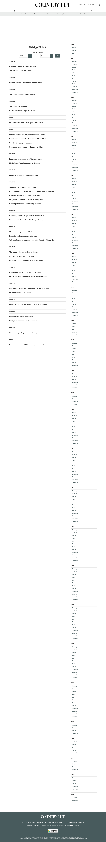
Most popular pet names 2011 (20, 231)
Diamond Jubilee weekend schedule (22, 66)
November (75, 89)
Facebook (29, 825)
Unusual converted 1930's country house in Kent (27, 344)
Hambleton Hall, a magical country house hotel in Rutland (31, 191)
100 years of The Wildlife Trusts (21, 256)
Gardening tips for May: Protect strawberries (26, 215)
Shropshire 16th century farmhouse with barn (27, 134)
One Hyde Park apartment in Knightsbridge (26, 219)
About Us (24, 822)
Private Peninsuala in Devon (20, 292)
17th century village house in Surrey (23, 332)
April (73, 70)
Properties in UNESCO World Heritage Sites (26, 199)
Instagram (81, 822)
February (74, 64)
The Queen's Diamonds (18, 106)
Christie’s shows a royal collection (22, 110)
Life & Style (55, 11)
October (74, 86)
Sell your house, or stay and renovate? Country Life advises (32, 240)
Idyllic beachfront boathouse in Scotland (24, 163)
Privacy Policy (63, 822)
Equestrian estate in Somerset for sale (23, 175)
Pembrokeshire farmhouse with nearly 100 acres (27, 260)
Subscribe (91, 4)
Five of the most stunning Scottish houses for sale (28, 276)
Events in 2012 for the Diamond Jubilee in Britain (28, 304)
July (73, 78)
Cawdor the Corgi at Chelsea (20, 142)
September (75, 84)
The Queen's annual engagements (22, 94)
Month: (37, 56)
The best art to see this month (20, 70)
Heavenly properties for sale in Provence (24, 195)
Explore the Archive (46, 14)
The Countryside (79, 11)
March (74, 50)
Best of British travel (79, 14)
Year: (16, 56)
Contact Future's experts (35, 822)
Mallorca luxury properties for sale (22, 187)
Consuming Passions (62, 14)
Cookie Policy (73, 822)
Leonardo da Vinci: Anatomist (21, 316)
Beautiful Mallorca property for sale (23, 236)
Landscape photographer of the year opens (25, 159)
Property (19, 11)
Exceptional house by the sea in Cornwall (25, 272)
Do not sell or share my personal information (65, 825)
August (74, 81)
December (75, 92)
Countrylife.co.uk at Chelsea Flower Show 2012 (27, 138)
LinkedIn (44, 825)
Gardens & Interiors (31, 11)
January (74, 47)
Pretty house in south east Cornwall (23, 320)
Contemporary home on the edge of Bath (25, 203)
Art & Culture (66, 11)
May (73, 53)
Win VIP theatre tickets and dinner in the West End (29, 288)
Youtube (36, 825)
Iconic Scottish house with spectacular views (26, 122)
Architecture (45, 11)
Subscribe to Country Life (28, 14)
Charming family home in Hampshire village (26, 147)
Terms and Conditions (51, 822)
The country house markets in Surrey (23, 252)
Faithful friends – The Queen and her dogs (25, 82)
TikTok (49, 825)
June (73, 75)
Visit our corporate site (75, 837)
